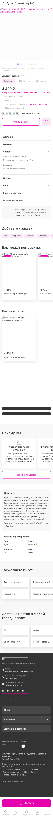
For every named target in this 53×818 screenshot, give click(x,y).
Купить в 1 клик (21, 121)
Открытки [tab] (16, 235)
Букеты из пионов (12, 582)
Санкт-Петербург (12, 642)
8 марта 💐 (33, 544)
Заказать (29, 802)
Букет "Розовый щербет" (15, 355)
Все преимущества (26, 474)
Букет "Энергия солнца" (15, 275)
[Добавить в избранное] (46, 122)
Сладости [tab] (42, 235)
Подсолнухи (9, 594)
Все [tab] (5, 235)
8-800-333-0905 (12, 678)
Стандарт (8, 81)
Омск (6, 630)
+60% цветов (40, 81)
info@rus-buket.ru (13, 685)
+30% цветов (24, 81)
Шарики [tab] (30, 235)
